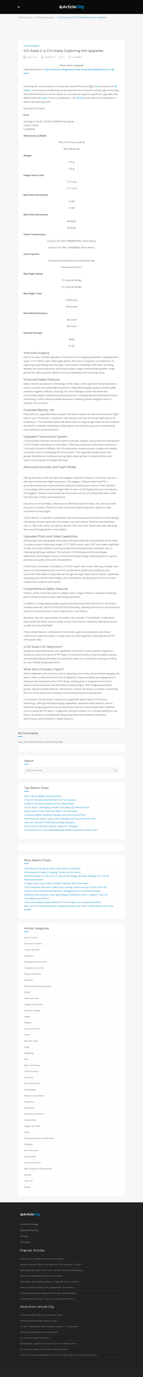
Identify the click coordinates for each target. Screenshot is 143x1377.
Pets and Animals (32, 1083)
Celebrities (29, 955)
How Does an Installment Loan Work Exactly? (43, 1258)
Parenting (28, 1077)
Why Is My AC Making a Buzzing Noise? (42, 796)
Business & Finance (33, 943)
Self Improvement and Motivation (39, 1138)
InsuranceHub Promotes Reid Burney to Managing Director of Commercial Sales (62, 890)
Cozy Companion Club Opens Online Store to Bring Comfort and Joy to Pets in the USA (65, 887)
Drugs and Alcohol (32, 974)
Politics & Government (34, 1095)
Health (27, 1016)
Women (27, 1174)
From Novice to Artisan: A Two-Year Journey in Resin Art (48, 1298)
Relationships (30, 1120)
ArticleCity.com (25, 17)
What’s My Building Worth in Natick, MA (40, 1332)
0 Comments (77, 57)
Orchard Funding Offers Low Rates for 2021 (42, 1315)
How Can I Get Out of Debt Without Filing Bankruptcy (49, 822)
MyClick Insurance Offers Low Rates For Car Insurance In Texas (52, 1264)
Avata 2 (45, 97)
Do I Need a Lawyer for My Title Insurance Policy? (45, 1349)
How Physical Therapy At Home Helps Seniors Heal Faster (52, 868)
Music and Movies (32, 1065)
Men (26, 1059)
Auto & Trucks (30, 937)
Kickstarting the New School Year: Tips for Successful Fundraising (52, 1270)
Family (27, 992)
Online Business (31, 1071)
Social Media (30, 1156)
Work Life (28, 1180)
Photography (30, 1089)
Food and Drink (31, 998)
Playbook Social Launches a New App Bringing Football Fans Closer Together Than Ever (66, 894)
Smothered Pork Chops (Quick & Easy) (39, 1320)
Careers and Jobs (32, 949)
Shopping (28, 1144)
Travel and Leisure (32, 1162)
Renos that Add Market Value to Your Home (42, 1275)
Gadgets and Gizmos (33, 1004)
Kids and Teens (31, 1041)
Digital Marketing (29, 1230)
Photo (63, 65)
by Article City (50, 57)
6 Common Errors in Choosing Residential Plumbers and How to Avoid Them (60, 829)
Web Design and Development (38, 1168)
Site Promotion (31, 1150)
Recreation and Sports (34, 1114)
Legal (26, 1047)
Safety (27, 1132)
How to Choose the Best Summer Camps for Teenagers (51, 826)
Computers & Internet (34, 968)
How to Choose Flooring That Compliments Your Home (48, 1287)
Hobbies (28, 1022)
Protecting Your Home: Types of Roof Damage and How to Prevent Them (60, 818)
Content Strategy (29, 1224)
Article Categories (45, 17)
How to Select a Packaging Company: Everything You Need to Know (56, 807)
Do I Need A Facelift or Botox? (36, 1337)
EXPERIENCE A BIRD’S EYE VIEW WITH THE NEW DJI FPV (49, 1343)
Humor (27, 1034)
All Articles (25, 1242)
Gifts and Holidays (32, 1010)
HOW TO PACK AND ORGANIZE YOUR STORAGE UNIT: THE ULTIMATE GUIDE (59, 1355)
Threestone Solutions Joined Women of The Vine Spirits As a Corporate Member (62, 902)
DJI (96, 86)
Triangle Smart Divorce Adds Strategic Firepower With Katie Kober (56, 883)
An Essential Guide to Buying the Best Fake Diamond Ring (49, 1293)
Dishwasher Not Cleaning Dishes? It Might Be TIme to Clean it (51, 1281)
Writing (27, 1187)
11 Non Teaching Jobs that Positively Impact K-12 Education (50, 1326)
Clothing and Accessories (35, 961)
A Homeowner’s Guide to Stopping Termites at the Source (52, 872)
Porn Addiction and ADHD (36, 898)
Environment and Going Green (37, 986)
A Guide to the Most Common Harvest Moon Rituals (49, 803)
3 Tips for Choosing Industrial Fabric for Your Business (50, 799)
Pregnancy (29, 1101)
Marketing (28, 1053)
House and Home (32, 1028)
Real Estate (29, 1108)
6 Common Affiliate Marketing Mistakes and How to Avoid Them (55, 814)
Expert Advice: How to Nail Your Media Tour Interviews (50, 811)
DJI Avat (80, 97)
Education (28, 980)
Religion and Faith (32, 1126)
